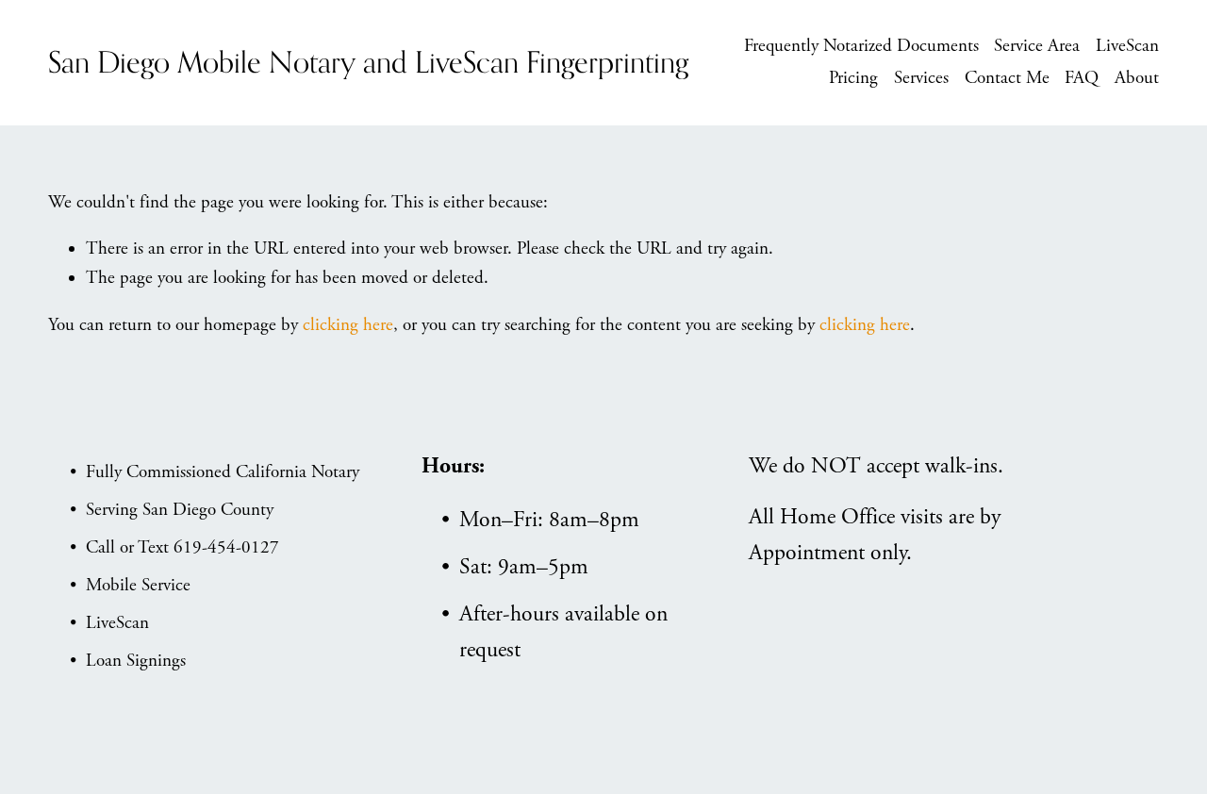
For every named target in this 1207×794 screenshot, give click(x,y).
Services (921, 78)
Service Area (1037, 46)
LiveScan (1127, 46)
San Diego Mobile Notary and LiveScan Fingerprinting (368, 61)
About (1137, 78)
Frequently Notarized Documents (861, 46)
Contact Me (1007, 78)
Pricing (853, 78)
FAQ (1082, 78)
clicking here (348, 325)
